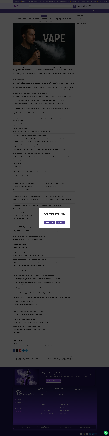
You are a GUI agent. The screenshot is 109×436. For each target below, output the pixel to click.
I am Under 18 (60, 222)
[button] (106, 433)
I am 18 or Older (50, 222)
